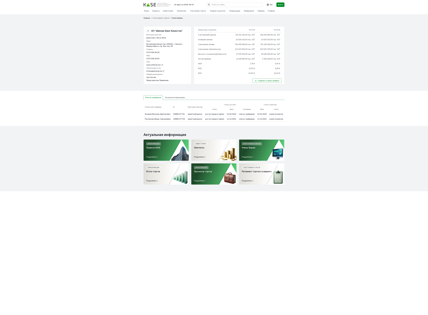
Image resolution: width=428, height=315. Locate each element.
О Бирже (271, 11)
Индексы (156, 11)
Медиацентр (249, 11)
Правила (261, 11)
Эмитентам (181, 11)
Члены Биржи (177, 18)
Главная (147, 18)
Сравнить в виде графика (268, 81)
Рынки (146, 11)
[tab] (153, 97)
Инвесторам (168, 11)
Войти (280, 5)
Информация (234, 11)
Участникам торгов (198, 11)
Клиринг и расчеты (217, 11)
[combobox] (269, 4)
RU (271, 5)
